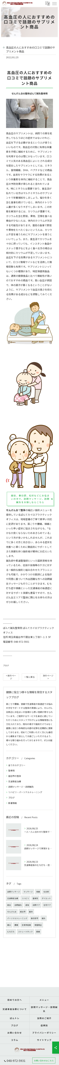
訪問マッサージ (13, 891)
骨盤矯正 (38, 925)
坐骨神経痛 (26, 925)
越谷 (9, 905)
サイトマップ (44, 1039)
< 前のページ (11, 677)
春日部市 (34, 918)
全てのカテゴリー (16, 765)
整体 (25, 597)
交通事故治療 (14, 781)
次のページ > (48, 677)
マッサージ (28, 891)
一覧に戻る (29, 676)
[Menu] (54, 3)
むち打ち (11, 931)
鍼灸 (43, 918)
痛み (9, 925)
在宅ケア (47, 905)
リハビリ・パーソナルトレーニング (25, 792)
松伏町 (46, 891)
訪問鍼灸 (18, 905)
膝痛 (38, 931)
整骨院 (11, 770)
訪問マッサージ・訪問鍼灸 (21, 786)
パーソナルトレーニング (17, 918)
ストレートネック (25, 931)
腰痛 (16, 925)
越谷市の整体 (14, 775)
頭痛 (38, 891)
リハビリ (25, 898)
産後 (27, 905)
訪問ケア (36, 905)
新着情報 (12, 803)
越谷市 (22, 911)
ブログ (6, 665)
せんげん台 (11, 911)
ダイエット (46, 898)
